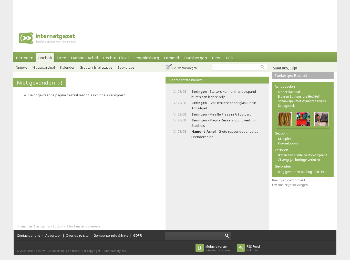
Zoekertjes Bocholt (290, 75)
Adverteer (53, 235)
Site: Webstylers (115, 251)
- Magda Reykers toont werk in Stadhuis (223, 123)
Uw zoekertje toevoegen (290, 185)
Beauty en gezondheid (288, 180)
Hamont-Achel (84, 57)
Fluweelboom (288, 143)
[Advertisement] (175, 11)
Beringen (24, 57)
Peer (216, 57)
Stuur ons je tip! (285, 67)
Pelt (229, 57)
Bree (61, 57)
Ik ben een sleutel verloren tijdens (302, 155)
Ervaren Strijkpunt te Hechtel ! (299, 96)
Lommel (171, 57)
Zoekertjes (126, 67)
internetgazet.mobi (218, 248)
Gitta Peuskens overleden (84, 226)
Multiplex (284, 139)
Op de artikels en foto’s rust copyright (73, 251)
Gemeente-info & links (111, 235)
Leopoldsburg (146, 57)
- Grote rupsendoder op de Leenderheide (225, 134)
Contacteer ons (28, 235)
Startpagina (42, 226)
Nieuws (21, 67)
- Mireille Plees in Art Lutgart (221, 114)
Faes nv (39, 251)
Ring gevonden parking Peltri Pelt (302, 172)
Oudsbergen (195, 57)
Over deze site (77, 235)
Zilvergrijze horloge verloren (299, 160)
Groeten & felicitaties (96, 67)
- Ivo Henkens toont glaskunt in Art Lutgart (223, 105)
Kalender (67, 67)
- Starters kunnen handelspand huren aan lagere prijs (223, 94)
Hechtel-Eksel (116, 57)
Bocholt (45, 57)
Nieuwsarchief (44, 67)
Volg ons (253, 248)
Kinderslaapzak (289, 92)
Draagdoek (286, 105)
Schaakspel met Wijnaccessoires (302, 101)
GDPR (137, 235)
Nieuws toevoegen (184, 68)
